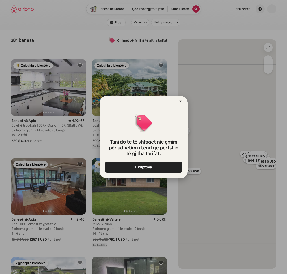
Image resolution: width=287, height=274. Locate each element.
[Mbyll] (180, 101)
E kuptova (143, 167)
